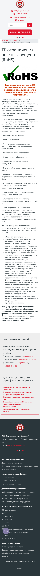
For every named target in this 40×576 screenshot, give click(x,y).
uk (17, 37)
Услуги (15, 40)
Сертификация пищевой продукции (16, 495)
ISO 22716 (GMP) (8, 538)
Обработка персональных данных (15, 553)
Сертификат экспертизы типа (14, 394)
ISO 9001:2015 (7, 516)
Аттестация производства (12, 404)
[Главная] (20, 4)
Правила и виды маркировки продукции (18, 550)
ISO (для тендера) (9, 510)
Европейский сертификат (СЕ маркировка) (18, 402)
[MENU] (3, 3)
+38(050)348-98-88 (10, 366)
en (23, 37)
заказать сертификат (19, 32)
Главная (5, 40)
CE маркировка (8, 477)
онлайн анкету (28, 356)
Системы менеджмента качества (15, 532)
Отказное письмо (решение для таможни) (18, 392)
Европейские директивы (11, 484)
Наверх (19, 568)
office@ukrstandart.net (28, 359)
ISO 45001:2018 (7, 519)
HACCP (6, 412)
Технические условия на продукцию (16, 502)
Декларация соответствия (12, 463)
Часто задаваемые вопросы (13, 547)
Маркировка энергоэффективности (16, 498)
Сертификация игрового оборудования (17, 409)
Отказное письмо (9, 469)
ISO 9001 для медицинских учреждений (17, 529)
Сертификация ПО (10, 407)
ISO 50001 (5, 535)
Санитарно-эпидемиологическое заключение (20, 466)
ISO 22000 (5, 526)
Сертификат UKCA (9, 481)
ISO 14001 (5, 523)
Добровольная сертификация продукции (18, 492)
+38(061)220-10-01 (21, 363)
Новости (5, 556)
